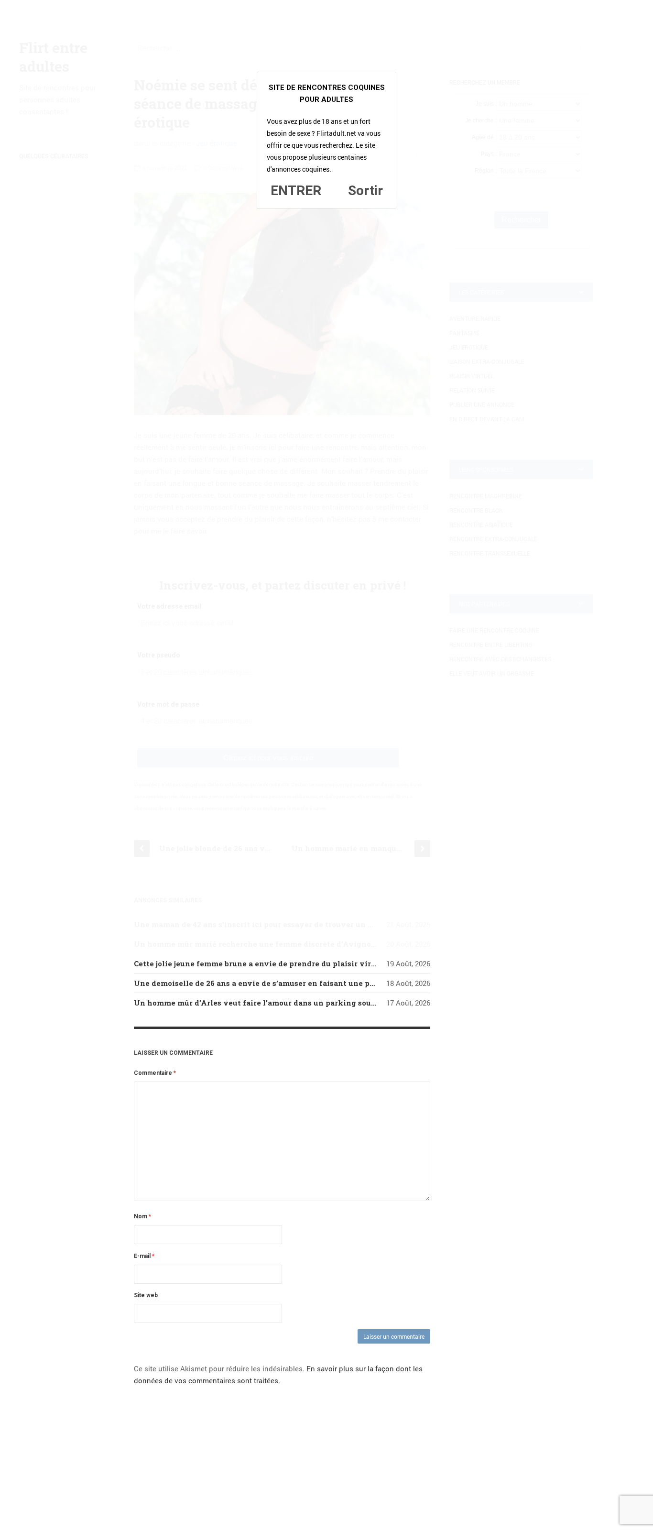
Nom (142, 1216)
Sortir (365, 190)
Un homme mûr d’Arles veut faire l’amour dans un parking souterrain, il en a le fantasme (303, 1002)
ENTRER (296, 190)
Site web (146, 1295)
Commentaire (155, 1073)
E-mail (144, 1256)
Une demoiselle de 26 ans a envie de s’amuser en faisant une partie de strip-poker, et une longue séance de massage (353, 983)
